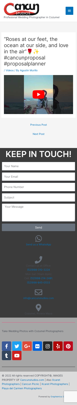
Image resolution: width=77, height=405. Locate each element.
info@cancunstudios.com (38, 298)
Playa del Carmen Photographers (22, 388)
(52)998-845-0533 (38, 282)
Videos (10, 70)
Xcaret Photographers (54, 383)
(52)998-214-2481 (41, 278)
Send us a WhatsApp (38, 244)
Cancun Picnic (30, 383)
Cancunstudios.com (32, 379)
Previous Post (38, 124)
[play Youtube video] (38, 94)
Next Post (38, 133)
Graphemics (56, 396)
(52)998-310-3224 (38, 269)
